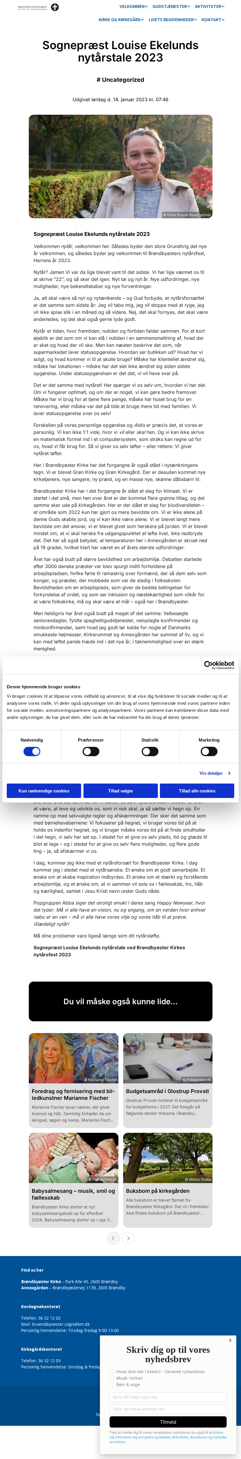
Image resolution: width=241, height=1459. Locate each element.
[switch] (91, 751)
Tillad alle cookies (197, 790)
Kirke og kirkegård (120, 19)
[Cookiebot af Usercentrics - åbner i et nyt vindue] (208, 665)
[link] (133, 6)
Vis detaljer (211, 773)
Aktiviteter (208, 6)
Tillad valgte (120, 790)
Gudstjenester (170, 6)
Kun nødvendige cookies (44, 790)
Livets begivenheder (171, 19)
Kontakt (211, 19)
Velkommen (132, 6)
